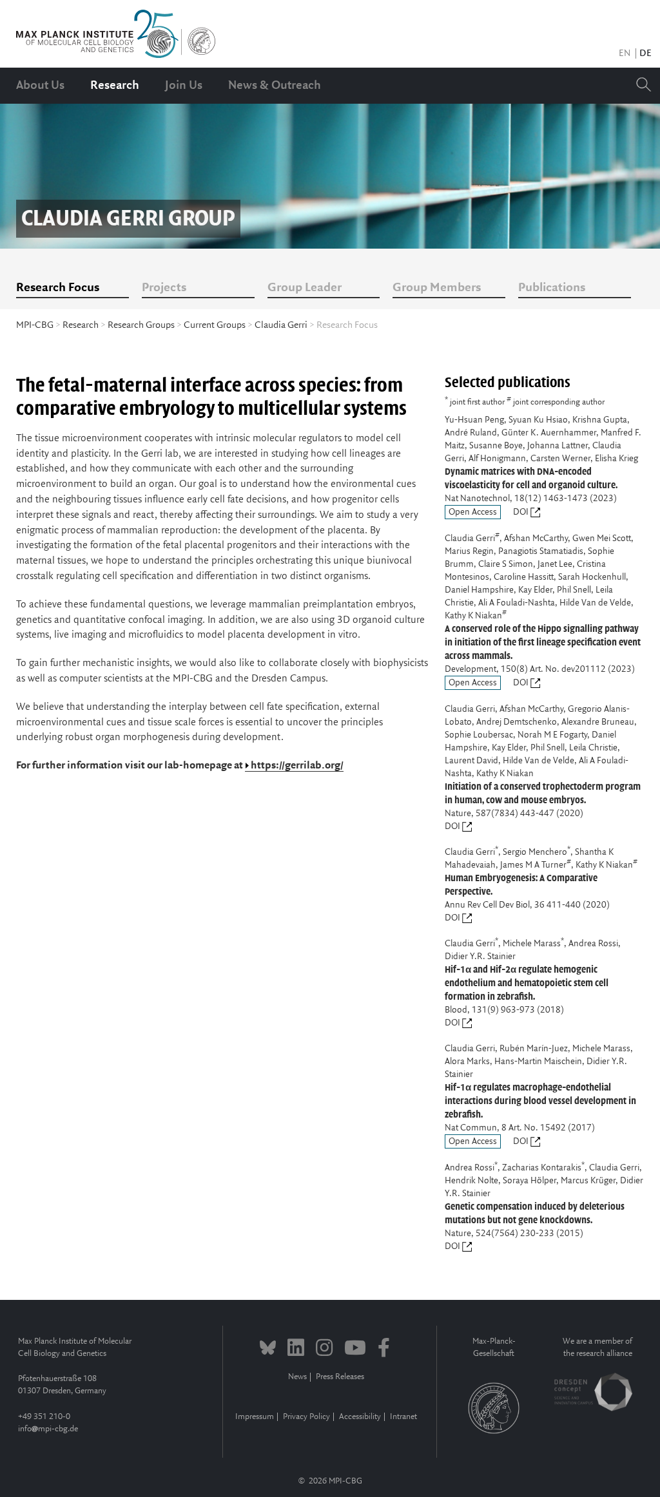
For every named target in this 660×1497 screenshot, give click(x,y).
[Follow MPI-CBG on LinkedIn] (295, 1349)
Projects (164, 287)
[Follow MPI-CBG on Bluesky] (268, 1349)
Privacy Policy (306, 1417)
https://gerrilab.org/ (297, 765)
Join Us (183, 85)
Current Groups (215, 325)
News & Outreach (274, 85)
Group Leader (304, 287)
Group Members (437, 287)
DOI (521, 512)
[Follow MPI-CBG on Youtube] (355, 1349)
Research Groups (141, 325)
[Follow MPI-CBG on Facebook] (384, 1349)
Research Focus (57, 287)
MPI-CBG (34, 325)
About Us (40, 85)
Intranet (403, 1417)
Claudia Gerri (281, 325)
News (297, 1377)
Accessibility (360, 1417)
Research (114, 85)
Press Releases (340, 1377)
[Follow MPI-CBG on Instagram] (324, 1349)
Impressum (254, 1417)
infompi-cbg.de (48, 1429)
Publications (551, 287)
